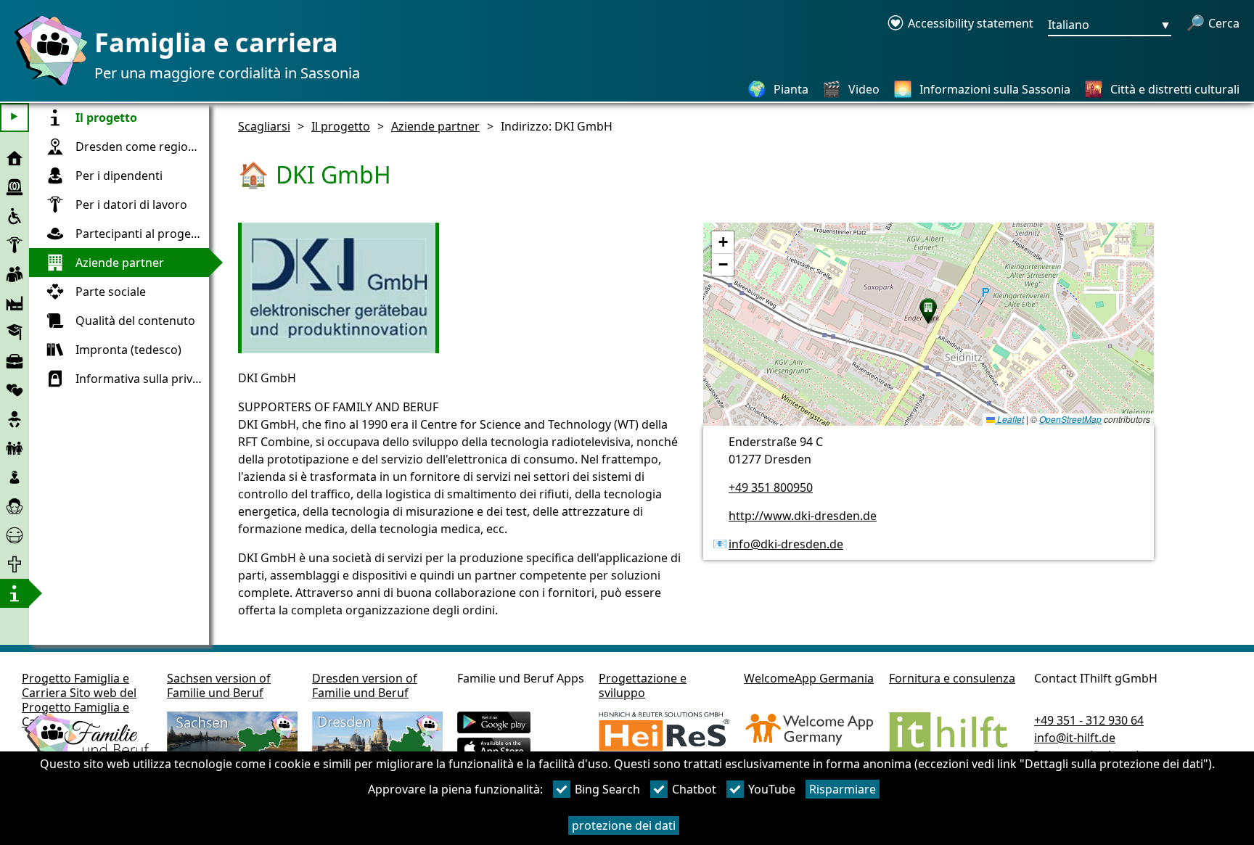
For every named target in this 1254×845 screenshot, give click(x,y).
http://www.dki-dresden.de (803, 516)
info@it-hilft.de (1074, 738)
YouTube (771, 789)
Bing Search (607, 789)
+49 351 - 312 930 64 (1089, 720)
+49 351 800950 (771, 487)
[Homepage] (47, 85)
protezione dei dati (624, 825)
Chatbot (694, 789)
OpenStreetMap (1070, 419)
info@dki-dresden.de (786, 544)
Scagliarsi (264, 126)
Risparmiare (842, 789)
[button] (928, 311)
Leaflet (1009, 419)
